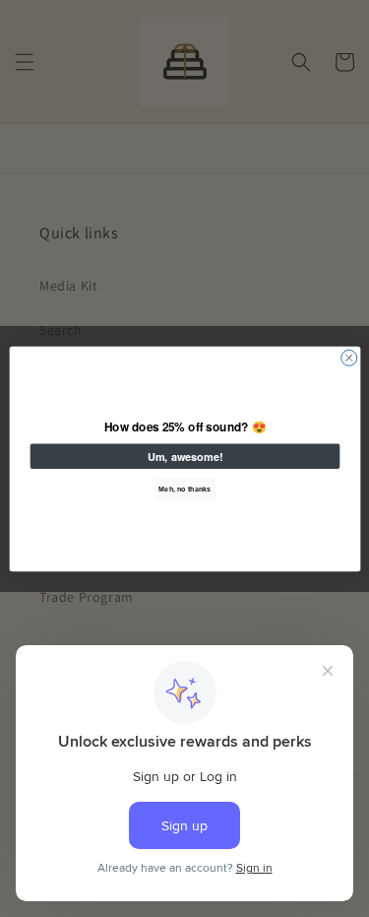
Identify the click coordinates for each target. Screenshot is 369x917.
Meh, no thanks (184, 488)
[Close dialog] (348, 357)
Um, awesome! (184, 456)
